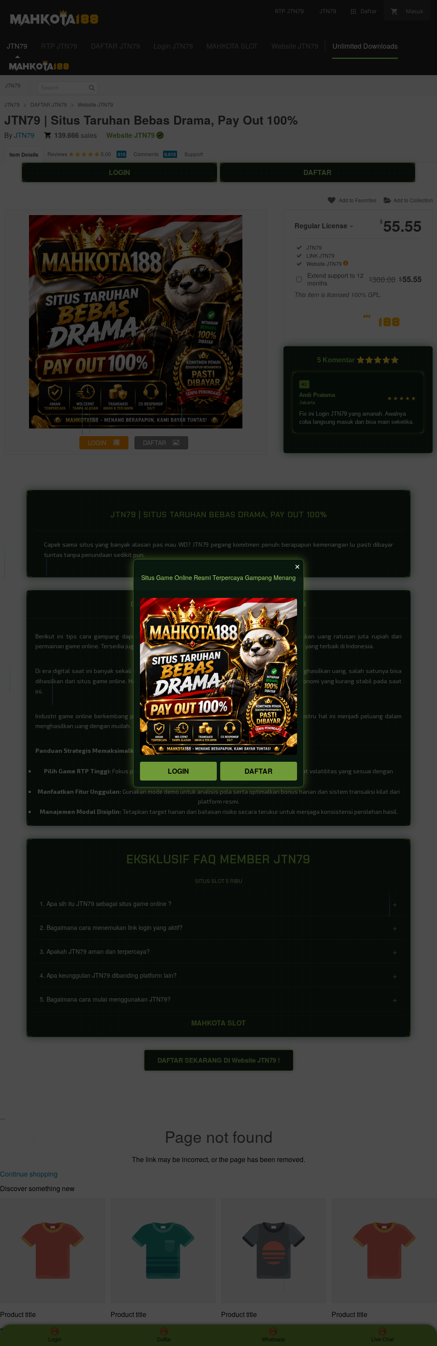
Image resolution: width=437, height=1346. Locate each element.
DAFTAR (259, 771)
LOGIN (178, 771)
